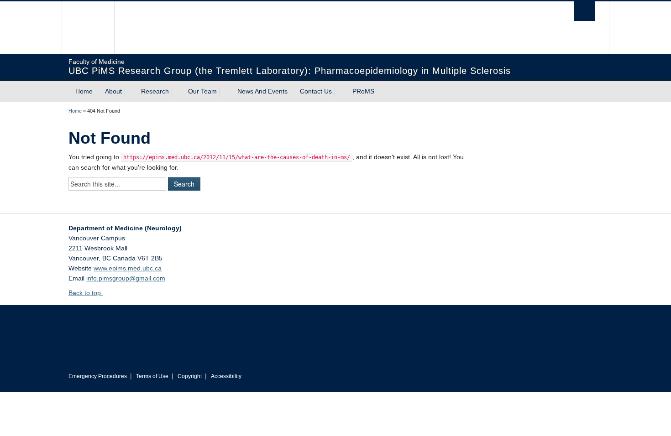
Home (84, 91)
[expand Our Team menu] (225, 92)
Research (155, 91)
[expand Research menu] (177, 92)
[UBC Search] (584, 11)
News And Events (262, 91)
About (113, 91)
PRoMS (363, 91)
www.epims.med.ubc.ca (128, 268)
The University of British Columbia (88, 27)
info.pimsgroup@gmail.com (125, 278)
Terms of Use (152, 376)
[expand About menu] (130, 92)
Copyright (190, 376)
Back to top (85, 292)
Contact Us (316, 91)
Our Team (202, 91)
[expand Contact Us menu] (340, 92)
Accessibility (226, 376)
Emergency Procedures (97, 376)
